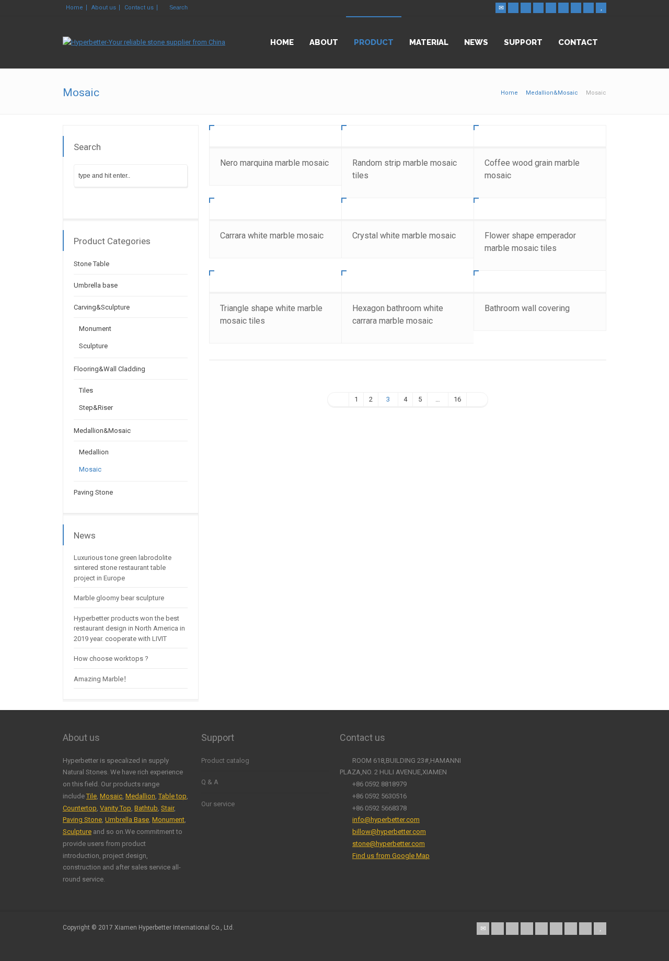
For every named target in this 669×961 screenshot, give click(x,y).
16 (457, 399)
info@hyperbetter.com (386, 819)
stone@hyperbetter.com (388, 844)
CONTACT (578, 42)
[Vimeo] (576, 8)
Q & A (209, 782)
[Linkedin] (551, 8)
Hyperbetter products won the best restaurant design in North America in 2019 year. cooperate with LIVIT (129, 628)
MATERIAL (428, 42)
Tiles (86, 390)
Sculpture (93, 346)
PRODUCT (374, 42)
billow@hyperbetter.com (389, 832)
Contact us (139, 7)
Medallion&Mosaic (102, 430)
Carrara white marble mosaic (272, 236)
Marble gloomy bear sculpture (119, 598)
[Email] (500, 8)
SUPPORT (523, 42)
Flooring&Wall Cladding (109, 369)
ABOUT (323, 42)
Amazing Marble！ (102, 679)
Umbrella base (96, 285)
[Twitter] (513, 8)
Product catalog (225, 760)
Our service (218, 804)
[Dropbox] (588, 8)
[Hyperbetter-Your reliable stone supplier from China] (144, 42)
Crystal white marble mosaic (404, 236)
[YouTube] (601, 8)
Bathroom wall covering (527, 308)
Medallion (94, 452)
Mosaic (90, 469)
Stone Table (91, 264)
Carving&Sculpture (102, 307)
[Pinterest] (538, 8)
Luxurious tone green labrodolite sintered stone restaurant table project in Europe (122, 568)
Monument (95, 329)
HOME (282, 42)
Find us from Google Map (391, 856)
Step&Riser (96, 407)
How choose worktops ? (111, 658)
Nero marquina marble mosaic (274, 163)
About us (103, 7)
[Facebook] (526, 8)
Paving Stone (93, 492)
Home (74, 7)
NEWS (476, 42)
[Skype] (563, 8)
